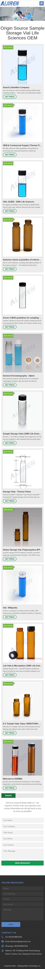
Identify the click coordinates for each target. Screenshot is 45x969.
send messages (22, 863)
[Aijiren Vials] (9, 3)
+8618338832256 (15, 937)
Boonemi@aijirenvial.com (20, 941)
